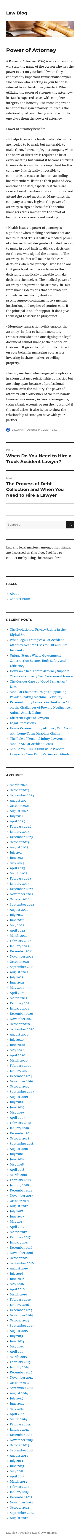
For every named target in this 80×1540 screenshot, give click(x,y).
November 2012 (21, 1502)
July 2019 (16, 1102)
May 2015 (17, 1346)
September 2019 (22, 1091)
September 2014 (22, 1388)
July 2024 (17, 816)
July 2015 (16, 1336)
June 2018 (17, 1159)
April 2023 (17, 868)
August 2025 (19, 800)
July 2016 (16, 1273)
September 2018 (22, 1143)
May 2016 (17, 1284)
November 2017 (21, 1195)
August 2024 (19, 811)
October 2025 (20, 790)
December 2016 (21, 1247)
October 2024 (20, 806)
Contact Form (20, 599)
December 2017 (21, 1190)
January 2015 (19, 1367)
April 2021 (17, 993)
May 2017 (17, 1221)
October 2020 (20, 1024)
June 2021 (17, 982)
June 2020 (17, 1045)
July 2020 (17, 1039)
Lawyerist (17, 429)
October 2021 (19, 961)
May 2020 (17, 1050)
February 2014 (20, 1424)
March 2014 (18, 1419)
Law (54, 429)
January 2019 (19, 1128)
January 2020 (19, 1071)
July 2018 (16, 1154)
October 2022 (20, 899)
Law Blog (16, 13)
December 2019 (21, 1076)
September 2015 (22, 1325)
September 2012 (22, 1513)
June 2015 (17, 1341)
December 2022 (21, 889)
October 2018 (19, 1138)
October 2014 (19, 1383)
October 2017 (19, 1201)
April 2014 (17, 1414)
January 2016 (19, 1305)
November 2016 (21, 1253)
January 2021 (19, 1008)
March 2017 (18, 1232)
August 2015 (19, 1331)
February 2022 (20, 941)
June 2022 (17, 920)
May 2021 (17, 987)
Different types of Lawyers (29, 718)
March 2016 (18, 1294)
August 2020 (19, 1034)
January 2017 (19, 1242)
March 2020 (19, 1060)
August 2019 (19, 1097)
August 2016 (19, 1268)
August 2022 (19, 909)
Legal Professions (23, 723)
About (14, 593)
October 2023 (20, 842)
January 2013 (19, 1492)
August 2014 (19, 1393)
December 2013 (21, 1435)
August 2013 (19, 1455)
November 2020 (21, 1019)
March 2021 (18, 998)
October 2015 (19, 1320)
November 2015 (21, 1315)
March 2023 (18, 873)
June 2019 (17, 1107)
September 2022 (22, 904)
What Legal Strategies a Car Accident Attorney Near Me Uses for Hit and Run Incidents (38, 645)
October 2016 (19, 1258)
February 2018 (20, 1180)
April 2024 (17, 821)
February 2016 (20, 1299)
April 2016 (17, 1289)
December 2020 (21, 1013)
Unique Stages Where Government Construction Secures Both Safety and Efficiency (38, 661)
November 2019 (21, 1081)
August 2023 (19, 847)
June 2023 (17, 857)
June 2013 (17, 1466)
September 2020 (22, 1029)
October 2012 (19, 1507)
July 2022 (17, 915)
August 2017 (19, 1206)
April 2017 (17, 1227)
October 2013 (19, 1445)
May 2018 (17, 1164)
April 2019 (17, 1117)
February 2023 (20, 878)
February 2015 (20, 1362)
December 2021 (21, 951)
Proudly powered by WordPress (38, 1532)
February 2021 (20, 1003)
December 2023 (21, 837)
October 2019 (19, 1086)
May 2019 (17, 1112)
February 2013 (20, 1487)
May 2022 (17, 925)
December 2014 (21, 1372)
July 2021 (16, 977)
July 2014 (16, 1398)
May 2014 (17, 1409)
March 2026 (19, 785)
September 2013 (21, 1450)
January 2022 (19, 946)
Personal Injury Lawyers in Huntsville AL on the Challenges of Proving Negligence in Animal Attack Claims (41, 707)
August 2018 (19, 1149)
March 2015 (18, 1357)
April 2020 (17, 1055)
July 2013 (16, 1461)
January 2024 (19, 832)
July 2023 (16, 852)
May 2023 (17, 863)
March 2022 (19, 935)
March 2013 (18, 1481)
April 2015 (17, 1351)
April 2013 (17, 1476)
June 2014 (17, 1403)
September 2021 (22, 967)
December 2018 (21, 1133)
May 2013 (17, 1471)
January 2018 (19, 1185)
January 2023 (19, 883)
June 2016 (17, 1279)
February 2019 (20, 1123)
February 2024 (20, 826)
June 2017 (17, 1216)
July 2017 (16, 1211)
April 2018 (17, 1169)
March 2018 (18, 1175)
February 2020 (20, 1065)
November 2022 (21, 894)
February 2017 (20, 1237)
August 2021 (19, 972)
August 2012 (19, 1518)
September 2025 (22, 795)
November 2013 (21, 1440)
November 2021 (21, 956)
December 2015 (21, 1310)
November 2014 (21, 1377)
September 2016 (22, 1263)
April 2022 (17, 930)
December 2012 (21, 1497)
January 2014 (19, 1429)
